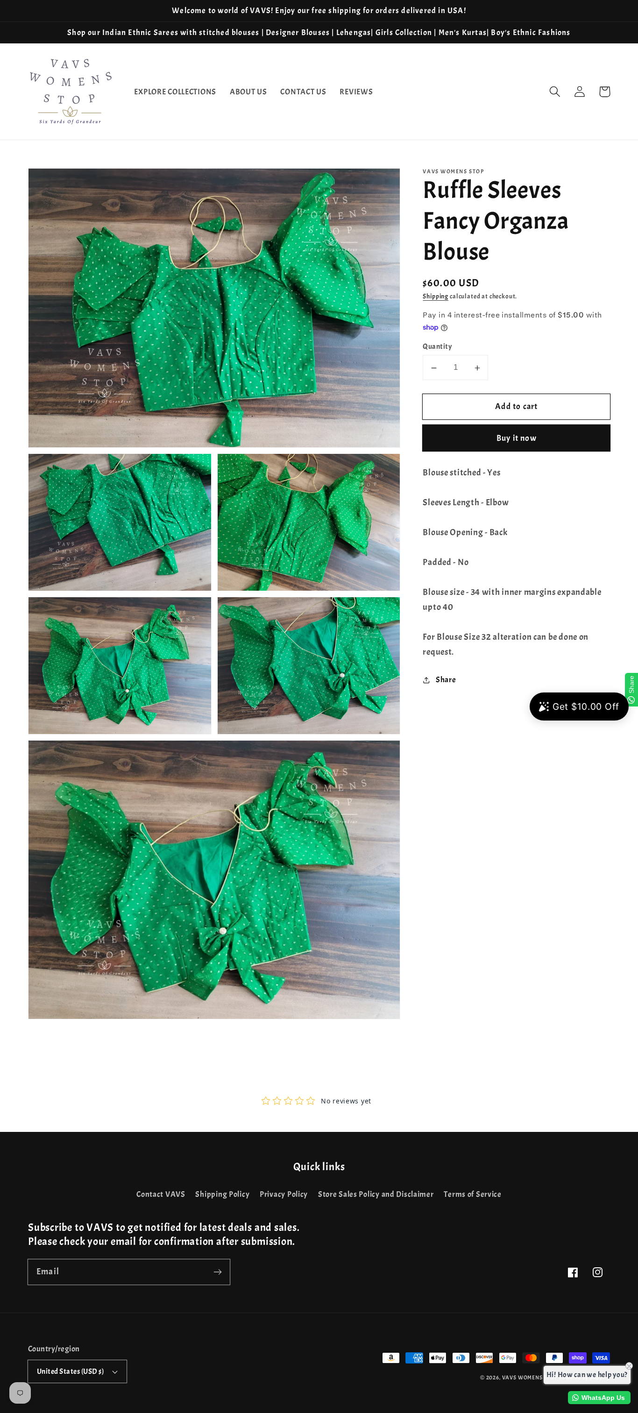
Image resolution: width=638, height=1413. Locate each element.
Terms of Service (473, 1194)
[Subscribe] (217, 1271)
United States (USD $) (70, 1371)
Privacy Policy (284, 1194)
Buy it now (516, 438)
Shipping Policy (222, 1194)
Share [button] (446, 680)
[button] (555, 91)
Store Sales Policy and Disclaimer (376, 1194)
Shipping (435, 296)
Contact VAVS (160, 1194)
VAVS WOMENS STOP (530, 1377)
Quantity (437, 347)
